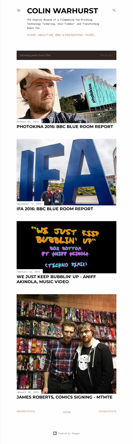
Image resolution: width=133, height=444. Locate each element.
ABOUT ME (45, 35)
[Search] (114, 9)
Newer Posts (26, 411)
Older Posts (107, 411)
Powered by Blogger (69, 433)
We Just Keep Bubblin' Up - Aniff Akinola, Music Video (56, 279)
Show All (106, 55)
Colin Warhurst (62, 10)
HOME (31, 35)
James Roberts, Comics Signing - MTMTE (64, 397)
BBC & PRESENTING (69, 35)
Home (67, 412)
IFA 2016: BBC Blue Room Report (55, 208)
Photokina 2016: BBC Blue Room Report (65, 126)
